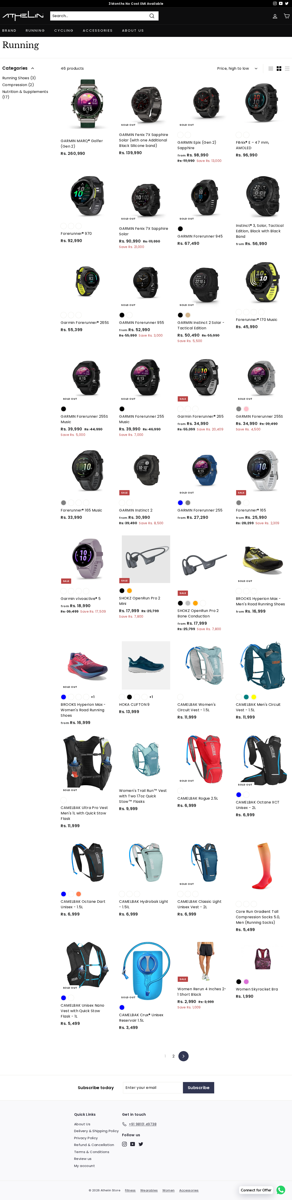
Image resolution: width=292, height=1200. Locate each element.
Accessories (98, 30)
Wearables (149, 1190)
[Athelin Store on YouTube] (132, 1143)
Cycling (64, 30)
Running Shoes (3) (19, 78)
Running (35, 30)
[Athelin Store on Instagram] (124, 1143)
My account (84, 1165)
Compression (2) (18, 84)
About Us (133, 30)
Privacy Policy (86, 1138)
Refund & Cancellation (94, 1144)
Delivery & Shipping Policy (96, 1130)
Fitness (130, 1190)
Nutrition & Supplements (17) (25, 94)
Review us (83, 1158)
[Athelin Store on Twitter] (140, 1143)
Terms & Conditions (91, 1151)
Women (168, 1190)
